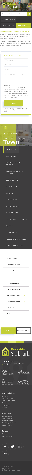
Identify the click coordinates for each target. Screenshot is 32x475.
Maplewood (11, 200)
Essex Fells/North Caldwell (14, 172)
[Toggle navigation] (28, 5)
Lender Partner (7, 425)
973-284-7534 (24, 25)
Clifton (9, 226)
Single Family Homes (13, 264)
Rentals (9, 314)
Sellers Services (7, 418)
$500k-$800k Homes (13, 295)
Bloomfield (11, 186)
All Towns (5, 396)
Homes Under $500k (13, 289)
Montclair (11, 149)
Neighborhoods (8, 25)
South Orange (12, 206)
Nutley (25, 219)
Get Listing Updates (9, 423)
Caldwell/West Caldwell (13, 164)
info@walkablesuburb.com (14, 364)
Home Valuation (7, 421)
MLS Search (6, 405)
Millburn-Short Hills (16, 239)
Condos (9, 277)
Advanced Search (8, 19)
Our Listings (6, 403)
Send (14, 103)
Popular (4, 407)
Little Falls (11, 232)
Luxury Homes (11, 308)
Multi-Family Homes (13, 271)
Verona (9, 193)
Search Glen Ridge (8, 401)
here (26, 41)
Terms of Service (22, 110)
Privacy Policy (12, 97)
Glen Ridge (11, 156)
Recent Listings (12, 258)
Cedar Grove (12, 180)
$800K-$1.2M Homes (13, 301)
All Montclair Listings (13, 283)
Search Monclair (7, 398)
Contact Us (6, 434)
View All (8, 330)
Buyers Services (7, 416)
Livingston (11, 219)
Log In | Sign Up (7, 436)
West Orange (12, 213)
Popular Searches (14, 245)
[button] (29, 14)
